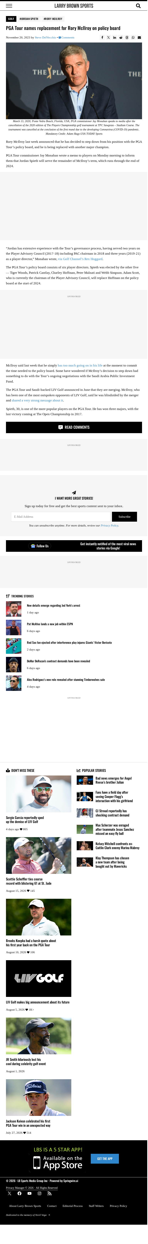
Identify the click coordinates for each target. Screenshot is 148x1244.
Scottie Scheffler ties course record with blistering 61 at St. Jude (28, 881)
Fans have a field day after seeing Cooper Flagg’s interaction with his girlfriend (114, 796)
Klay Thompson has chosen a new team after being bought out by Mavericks (112, 862)
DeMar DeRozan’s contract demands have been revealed (58, 661)
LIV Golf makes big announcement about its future (38, 1002)
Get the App (104, 1158)
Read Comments (77, 427)
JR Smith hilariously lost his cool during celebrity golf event (26, 1061)
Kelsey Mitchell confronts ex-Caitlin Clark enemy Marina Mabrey (117, 846)
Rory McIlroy (53, 19)
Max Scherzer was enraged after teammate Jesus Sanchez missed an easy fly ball (115, 829)
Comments (67, 37)
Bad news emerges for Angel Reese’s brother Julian (114, 780)
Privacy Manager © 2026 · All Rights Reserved (32, 1187)
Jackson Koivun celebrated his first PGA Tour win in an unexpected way (28, 1123)
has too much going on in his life (80, 365)
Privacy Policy (109, 525)
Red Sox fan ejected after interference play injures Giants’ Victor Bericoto (69, 642)
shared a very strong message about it (37, 400)
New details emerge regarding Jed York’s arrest (53, 605)
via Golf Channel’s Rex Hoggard (80, 259)
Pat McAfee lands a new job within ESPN (50, 624)
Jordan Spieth (29, 19)
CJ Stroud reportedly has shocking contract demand (112, 813)
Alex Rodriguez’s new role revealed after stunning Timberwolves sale (66, 679)
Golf (11, 19)
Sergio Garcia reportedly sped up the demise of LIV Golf (25, 819)
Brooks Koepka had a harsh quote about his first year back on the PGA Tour (31, 943)
